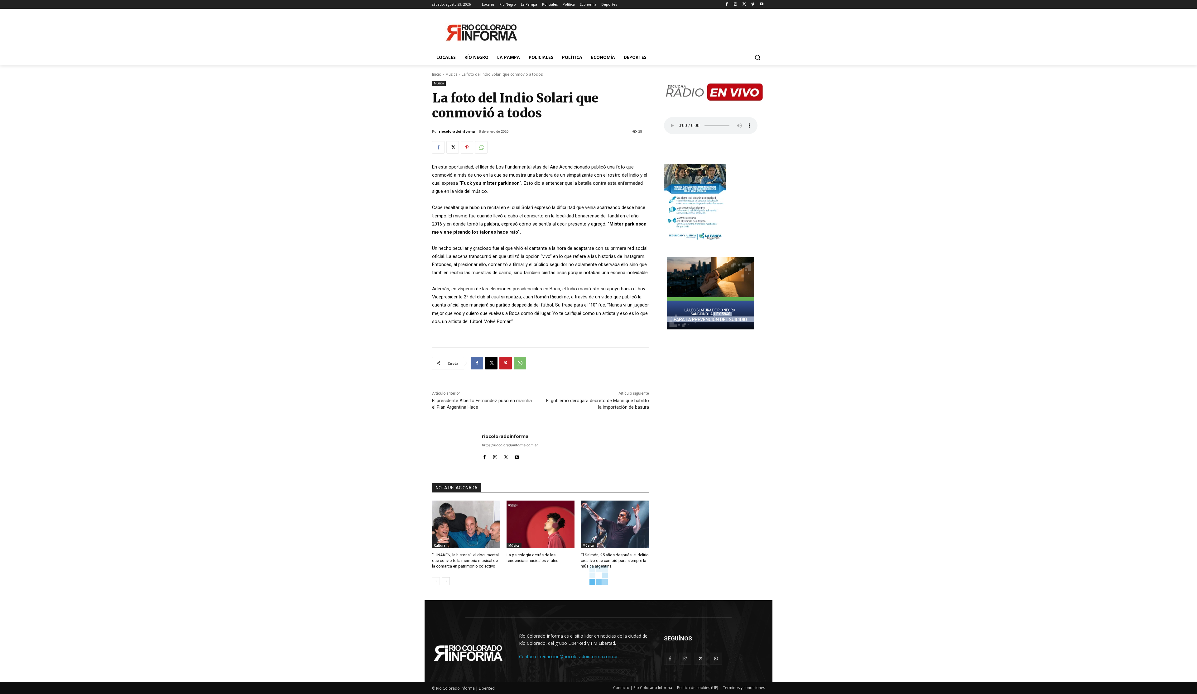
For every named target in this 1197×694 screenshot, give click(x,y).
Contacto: (529, 656)
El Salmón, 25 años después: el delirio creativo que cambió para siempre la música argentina (615, 560)
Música (451, 74)
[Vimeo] (752, 4)
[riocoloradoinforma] (457, 446)
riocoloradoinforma (457, 131)
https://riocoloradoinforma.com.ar (510, 445)
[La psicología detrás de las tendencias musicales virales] (541, 524)
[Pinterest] (467, 147)
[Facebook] (726, 4)
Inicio (436, 74)
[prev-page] (436, 581)
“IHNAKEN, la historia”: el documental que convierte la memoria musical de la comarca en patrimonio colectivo (465, 560)
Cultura (439, 545)
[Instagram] (735, 4)
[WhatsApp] (481, 147)
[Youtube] (761, 4)
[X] (744, 4)
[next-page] (446, 581)
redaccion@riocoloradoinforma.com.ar (579, 656)
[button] (757, 57)
